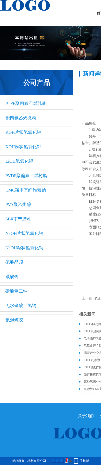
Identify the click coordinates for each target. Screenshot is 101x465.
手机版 (84, 461)
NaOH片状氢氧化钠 (24, 233)
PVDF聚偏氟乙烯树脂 (26, 175)
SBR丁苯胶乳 (18, 219)
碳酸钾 (12, 276)
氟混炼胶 (14, 320)
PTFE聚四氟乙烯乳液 (25, 103)
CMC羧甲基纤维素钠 (25, 190)
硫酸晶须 (14, 262)
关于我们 (86, 416)
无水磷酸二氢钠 (20, 305)
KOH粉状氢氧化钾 (23, 146)
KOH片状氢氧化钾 (23, 132)
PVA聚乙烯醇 (18, 204)
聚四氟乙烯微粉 (20, 117)
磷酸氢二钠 (16, 291)
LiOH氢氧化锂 (19, 161)
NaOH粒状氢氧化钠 (24, 247)
